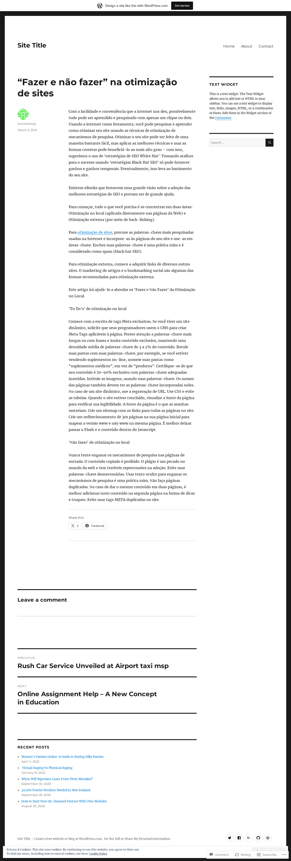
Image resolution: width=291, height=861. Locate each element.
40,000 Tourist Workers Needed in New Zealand (55, 790)
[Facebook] (239, 838)
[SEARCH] (269, 143)
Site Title (32, 45)
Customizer (223, 118)
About (246, 46)
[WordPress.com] (268, 838)
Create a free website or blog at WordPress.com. (68, 839)
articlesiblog (27, 123)
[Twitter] (230, 838)
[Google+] (249, 838)
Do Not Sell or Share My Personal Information (137, 839)
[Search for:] (237, 143)
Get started (182, 5)
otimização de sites (95, 232)
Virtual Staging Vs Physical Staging (47, 768)
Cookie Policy (98, 853)
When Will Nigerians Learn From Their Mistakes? (57, 779)
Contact (266, 46)
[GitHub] (258, 838)
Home (229, 46)
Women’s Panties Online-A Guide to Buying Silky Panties (62, 757)
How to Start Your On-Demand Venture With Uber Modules (64, 801)
